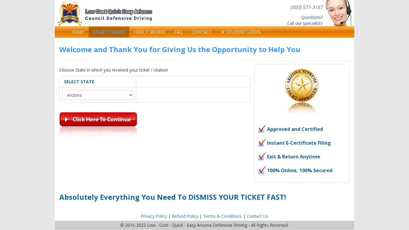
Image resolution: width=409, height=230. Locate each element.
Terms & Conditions (222, 216)
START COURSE (109, 32)
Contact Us (257, 216)
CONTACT (202, 32)
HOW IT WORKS (149, 32)
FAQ (178, 32)
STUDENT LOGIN (242, 32)
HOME (78, 32)
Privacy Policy (154, 216)
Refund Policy (185, 216)
